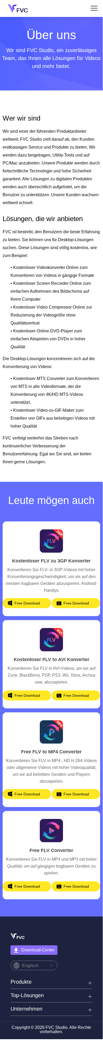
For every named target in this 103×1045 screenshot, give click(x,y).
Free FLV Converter (51, 850)
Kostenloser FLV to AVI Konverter (51, 659)
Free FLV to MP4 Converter (51, 751)
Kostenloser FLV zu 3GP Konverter (51, 560)
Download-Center (38, 950)
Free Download (27, 603)
